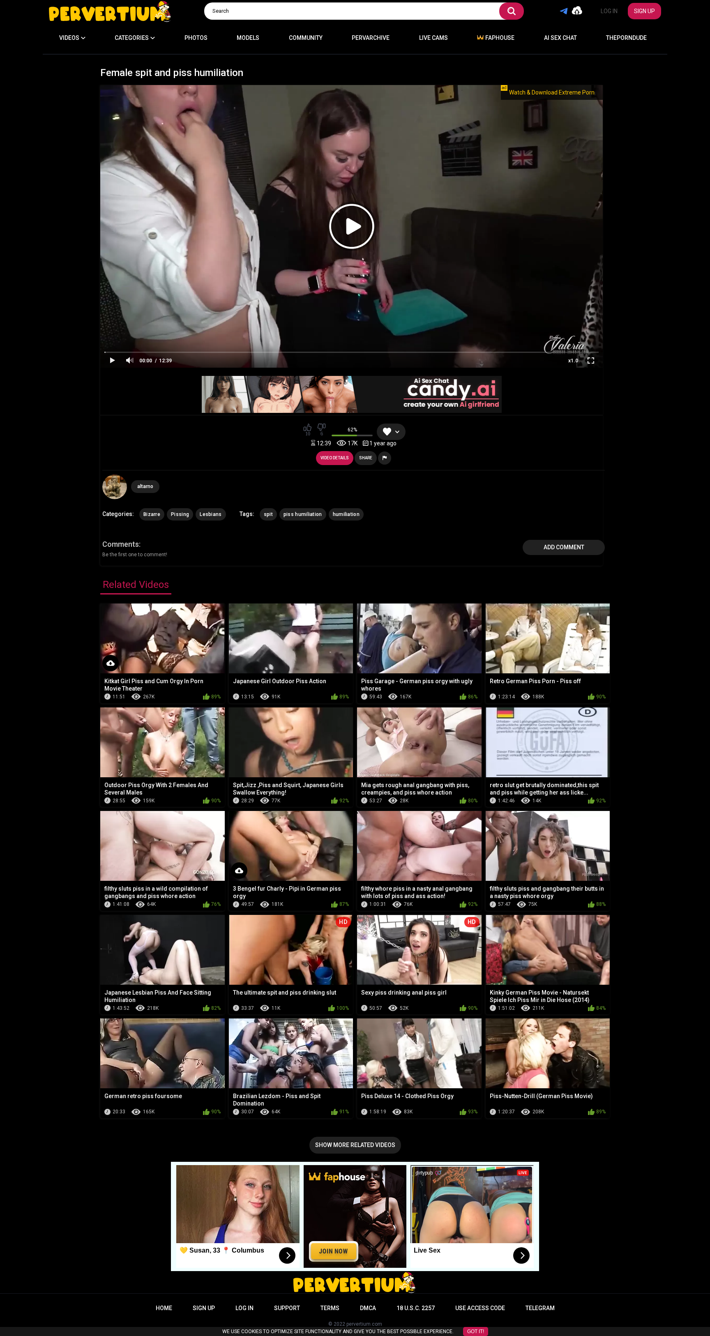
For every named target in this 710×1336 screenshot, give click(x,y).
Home (164, 1308)
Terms (329, 1308)
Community (306, 38)
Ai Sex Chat (560, 38)
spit (268, 514)
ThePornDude (626, 38)
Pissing (180, 514)
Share (365, 458)
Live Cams (433, 38)
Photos (195, 38)
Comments (120, 544)
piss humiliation (303, 514)
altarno (145, 486)
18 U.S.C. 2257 (415, 1308)
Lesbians (210, 514)
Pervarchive (371, 38)
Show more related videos (355, 1145)
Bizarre (151, 514)
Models (248, 38)
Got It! (475, 1331)
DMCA (368, 1308)
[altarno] (114, 487)
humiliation (346, 514)
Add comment (564, 547)
